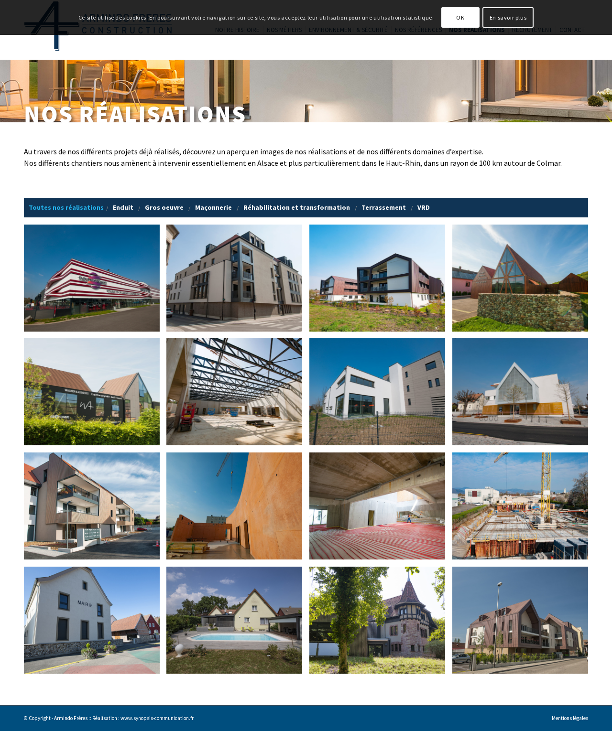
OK (460, 17)
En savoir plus (508, 17)
